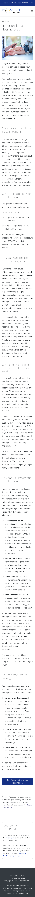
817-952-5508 (27, 3)
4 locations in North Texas (11, 3)
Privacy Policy (15, 875)
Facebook (16, 871)
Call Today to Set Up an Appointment (18, 781)
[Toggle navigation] (32, 11)
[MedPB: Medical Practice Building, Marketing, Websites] (17, 878)
